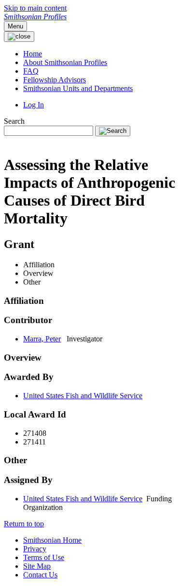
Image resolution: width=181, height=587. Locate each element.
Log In (33, 105)
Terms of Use (43, 557)
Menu (15, 26)
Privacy (34, 549)
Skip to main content (35, 8)
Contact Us (40, 575)
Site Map (37, 566)
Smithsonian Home (52, 540)
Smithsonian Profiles (35, 17)
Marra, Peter (42, 339)
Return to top (24, 524)
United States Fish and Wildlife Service (82, 395)
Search (14, 121)
